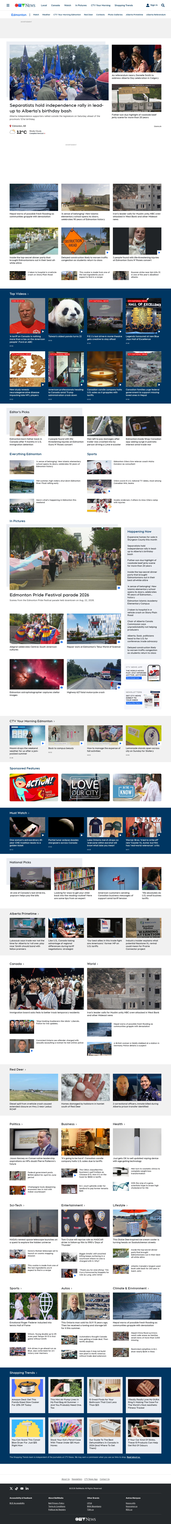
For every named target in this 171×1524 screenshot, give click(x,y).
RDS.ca (129, 1509)
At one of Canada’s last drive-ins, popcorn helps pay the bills (28, 894)
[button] (156, 884)
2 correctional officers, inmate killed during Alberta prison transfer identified (135, 1105)
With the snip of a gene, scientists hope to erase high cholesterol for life (145, 1185)
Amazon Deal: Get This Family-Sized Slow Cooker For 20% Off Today (25, 1402)
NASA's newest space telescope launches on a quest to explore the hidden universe (33, 1241)
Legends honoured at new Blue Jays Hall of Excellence (142, 337)
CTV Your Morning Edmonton (67, 15)
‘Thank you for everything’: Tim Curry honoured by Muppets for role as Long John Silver (94, 1272)
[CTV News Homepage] (25, 5)
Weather (46, 15)
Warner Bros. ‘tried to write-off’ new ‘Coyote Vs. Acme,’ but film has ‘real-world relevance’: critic (143, 843)
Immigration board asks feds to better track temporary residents (44, 1012)
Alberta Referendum (156, 15)
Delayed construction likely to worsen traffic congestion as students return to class (84, 259)
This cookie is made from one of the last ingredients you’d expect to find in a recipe (94, 274)
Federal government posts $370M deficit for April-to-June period (42, 1174)
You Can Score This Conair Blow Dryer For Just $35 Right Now (26, 1443)
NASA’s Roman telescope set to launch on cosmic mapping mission (43, 1253)
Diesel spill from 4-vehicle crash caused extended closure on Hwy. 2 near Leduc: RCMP (31, 1107)
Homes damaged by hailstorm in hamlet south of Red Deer (82, 1105)
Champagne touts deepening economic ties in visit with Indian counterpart (41, 1189)
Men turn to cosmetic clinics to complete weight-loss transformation (145, 1171)
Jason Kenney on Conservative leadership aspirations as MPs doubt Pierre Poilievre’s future (33, 1161)
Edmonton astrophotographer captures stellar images (35, 693)
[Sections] (8, 5)
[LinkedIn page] (27, 1488)
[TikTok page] (16, 1488)
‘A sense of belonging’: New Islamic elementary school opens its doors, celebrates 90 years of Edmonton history (83, 217)
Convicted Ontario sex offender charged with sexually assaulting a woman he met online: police (59, 1041)
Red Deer (88, 15)
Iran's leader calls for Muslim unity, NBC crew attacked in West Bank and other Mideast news (136, 217)
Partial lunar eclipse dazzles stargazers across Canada (63, 841)
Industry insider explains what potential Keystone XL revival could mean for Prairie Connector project (142, 944)
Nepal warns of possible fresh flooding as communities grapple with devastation (32, 215)
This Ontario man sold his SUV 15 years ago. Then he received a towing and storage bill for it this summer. (84, 1325)
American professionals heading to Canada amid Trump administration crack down (65, 392)
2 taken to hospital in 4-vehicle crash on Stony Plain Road (42, 273)
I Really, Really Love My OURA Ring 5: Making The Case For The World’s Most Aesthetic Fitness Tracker (143, 1403)
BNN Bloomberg (94, 1506)
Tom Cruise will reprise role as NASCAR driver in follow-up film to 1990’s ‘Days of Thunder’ (82, 1242)
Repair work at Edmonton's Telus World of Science (94, 647)
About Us (66, 1479)
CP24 (89, 1503)
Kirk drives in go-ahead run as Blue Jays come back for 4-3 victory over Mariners (42, 1350)
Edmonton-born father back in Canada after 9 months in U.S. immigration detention (26, 442)
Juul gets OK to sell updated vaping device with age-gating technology (135, 1159)
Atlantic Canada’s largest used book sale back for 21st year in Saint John (145, 1268)
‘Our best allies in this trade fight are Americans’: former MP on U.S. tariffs (104, 943)
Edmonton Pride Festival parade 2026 (49, 594)
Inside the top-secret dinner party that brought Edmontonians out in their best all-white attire (32, 260)
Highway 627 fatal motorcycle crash (86, 692)
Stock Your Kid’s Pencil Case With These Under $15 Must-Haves (65, 1443)
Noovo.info (130, 1503)
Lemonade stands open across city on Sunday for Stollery (142, 749)
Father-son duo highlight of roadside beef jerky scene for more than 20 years (134, 116)
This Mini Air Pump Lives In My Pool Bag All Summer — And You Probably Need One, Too (66, 1403)
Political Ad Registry (57, 1509)
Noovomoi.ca (131, 1506)
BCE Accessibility (17, 1503)
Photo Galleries (115, 15)
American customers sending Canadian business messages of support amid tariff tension (115, 896)
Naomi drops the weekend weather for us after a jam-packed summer (24, 751)
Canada (55, 5)
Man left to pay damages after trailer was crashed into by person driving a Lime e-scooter (104, 442)
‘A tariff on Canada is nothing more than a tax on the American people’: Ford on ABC (27, 339)
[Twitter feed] (11, 1488)
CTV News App (91, 1479)
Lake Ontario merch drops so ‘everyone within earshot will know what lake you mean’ (102, 843)
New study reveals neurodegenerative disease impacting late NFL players (24, 392)
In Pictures (81, 5)
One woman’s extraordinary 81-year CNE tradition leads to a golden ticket (26, 843)
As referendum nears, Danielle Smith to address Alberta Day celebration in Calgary (135, 76)
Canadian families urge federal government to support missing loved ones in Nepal (142, 392)
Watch (67, 5)
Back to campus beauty (61, 748)
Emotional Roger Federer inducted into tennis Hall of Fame (31, 1324)
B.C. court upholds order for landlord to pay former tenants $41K (93, 1188)
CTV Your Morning (100, 5)
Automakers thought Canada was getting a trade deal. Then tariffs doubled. (93, 1339)
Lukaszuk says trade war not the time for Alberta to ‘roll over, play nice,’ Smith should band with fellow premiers (27, 944)
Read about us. (133, 1457)
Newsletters (77, 1479)
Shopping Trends (124, 5)
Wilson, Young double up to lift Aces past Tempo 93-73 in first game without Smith (42, 1336)
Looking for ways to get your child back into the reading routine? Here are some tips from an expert (73, 896)
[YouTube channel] (22, 1488)
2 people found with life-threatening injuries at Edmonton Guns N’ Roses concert (136, 259)
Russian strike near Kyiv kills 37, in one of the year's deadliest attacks (146, 274)
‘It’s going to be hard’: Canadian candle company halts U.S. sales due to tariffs (82, 1159)
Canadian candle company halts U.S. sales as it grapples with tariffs (104, 392)
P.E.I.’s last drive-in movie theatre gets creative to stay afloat (104, 337)
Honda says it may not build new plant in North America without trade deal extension (92, 1353)
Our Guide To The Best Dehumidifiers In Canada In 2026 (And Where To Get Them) (104, 1444)
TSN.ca (90, 1509)
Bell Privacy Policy (56, 1503)
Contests (100, 15)
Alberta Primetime (134, 15)
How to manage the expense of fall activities (103, 749)
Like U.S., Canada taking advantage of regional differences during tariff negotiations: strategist (61, 944)
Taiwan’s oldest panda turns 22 (65, 336)
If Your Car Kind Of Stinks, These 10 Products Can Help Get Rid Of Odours (143, 1443)
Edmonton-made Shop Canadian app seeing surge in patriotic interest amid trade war (143, 442)
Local (44, 5)
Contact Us (105, 1479)
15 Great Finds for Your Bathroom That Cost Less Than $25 (103, 1402)
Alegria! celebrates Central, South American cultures (33, 648)
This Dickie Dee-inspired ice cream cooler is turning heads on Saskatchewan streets (136, 1241)
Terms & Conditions (56, 1506)
